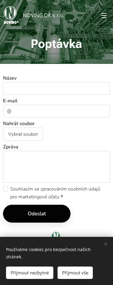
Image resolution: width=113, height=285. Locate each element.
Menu (104, 15)
